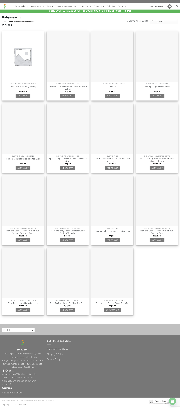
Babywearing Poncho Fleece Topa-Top (112, 303)
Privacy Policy (53, 359)
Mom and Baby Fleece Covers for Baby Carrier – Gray (157, 232)
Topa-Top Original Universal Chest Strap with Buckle (68, 87)
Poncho (112, 86)
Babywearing (20, 6)
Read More (29, 367)
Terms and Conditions (57, 349)
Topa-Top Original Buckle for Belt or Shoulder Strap (67, 159)
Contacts (98, 6)
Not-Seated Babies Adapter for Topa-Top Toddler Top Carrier (112, 159)
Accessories (36, 6)
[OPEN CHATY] (172, 401)
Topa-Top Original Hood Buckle (157, 86)
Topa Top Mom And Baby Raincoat (23, 303)
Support (85, 6)
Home (4, 22)
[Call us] (13, 371)
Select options (112, 310)
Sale (49, 6)
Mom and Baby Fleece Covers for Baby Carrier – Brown (157, 159)
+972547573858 (9, 374)
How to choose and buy (66, 6)
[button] (155, 6)
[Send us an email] (10, 371)
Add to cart (23, 96)
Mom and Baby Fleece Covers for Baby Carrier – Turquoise (68, 232)
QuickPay (111, 6)
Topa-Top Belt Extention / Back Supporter (112, 231)
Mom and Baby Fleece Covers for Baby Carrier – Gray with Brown (23, 232)
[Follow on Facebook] (3, 371)
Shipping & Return (55, 354)
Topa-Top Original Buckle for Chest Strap (23, 159)
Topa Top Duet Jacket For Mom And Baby (67, 303)
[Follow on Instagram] (7, 371)
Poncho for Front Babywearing (23, 86)
